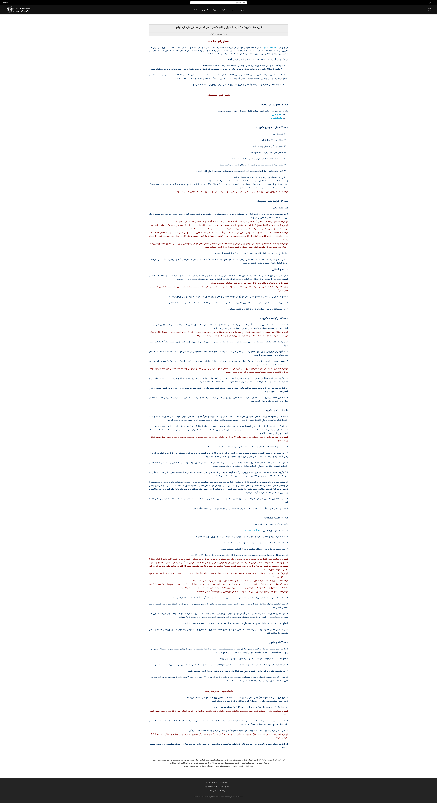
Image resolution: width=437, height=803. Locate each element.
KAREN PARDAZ (237, 797)
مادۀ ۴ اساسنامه (252, 530)
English (5, 3)
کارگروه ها (223, 10)
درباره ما (241, 10)
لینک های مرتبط (211, 783)
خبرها (215, 10)
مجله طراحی (206, 10)
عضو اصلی (276, 114)
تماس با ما (213, 791)
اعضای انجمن (224, 787)
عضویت (233, 10)
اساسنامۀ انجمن (271, 47)
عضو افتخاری (275, 118)
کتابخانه (195, 10)
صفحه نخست (225, 783)
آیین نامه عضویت (211, 787)
